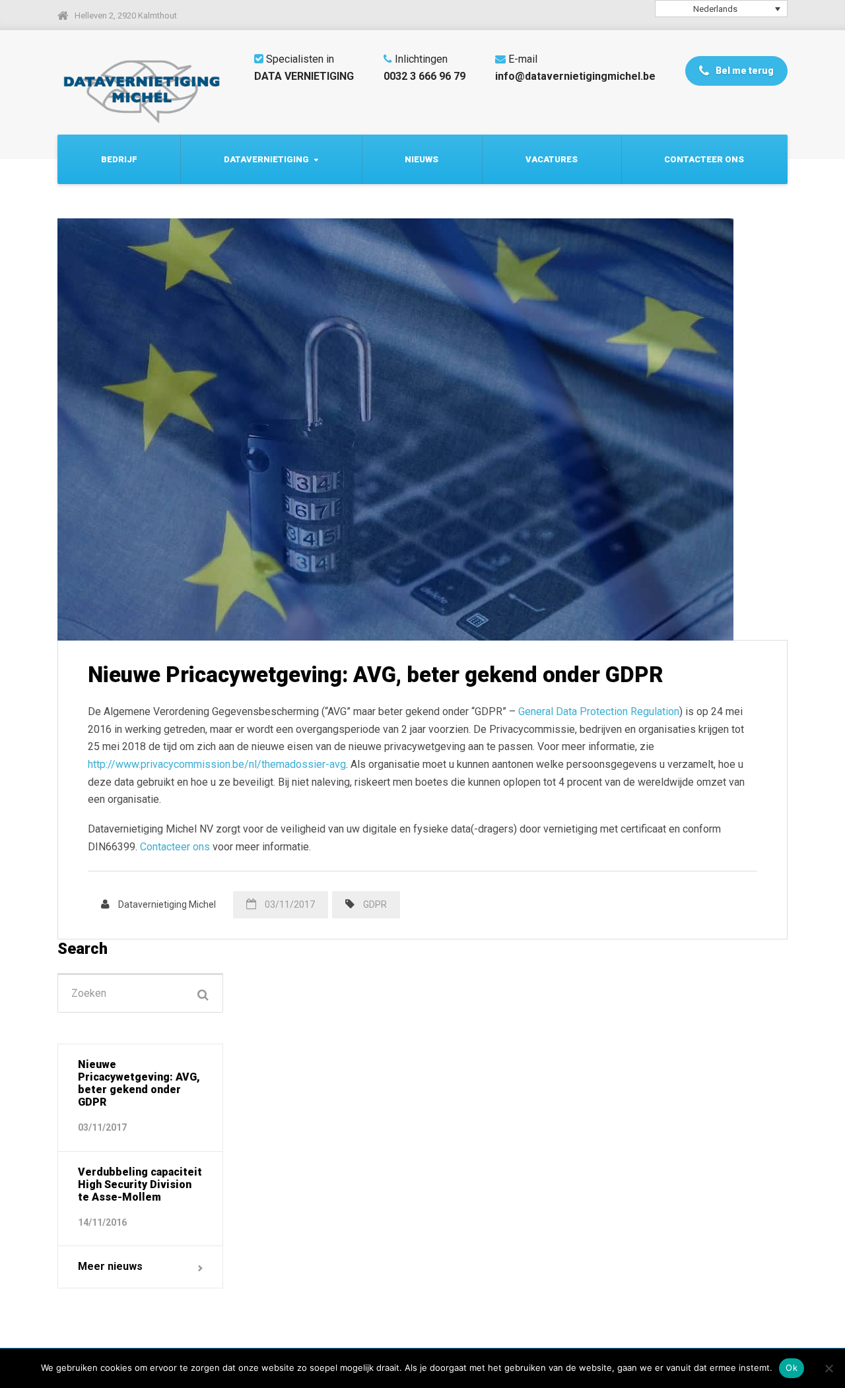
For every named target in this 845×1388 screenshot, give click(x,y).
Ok (791, 1367)
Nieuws (421, 159)
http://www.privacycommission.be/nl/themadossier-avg (217, 764)
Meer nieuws (110, 1266)
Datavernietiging (266, 159)
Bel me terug (744, 70)
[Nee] (828, 1368)
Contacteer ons (704, 159)
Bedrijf (119, 159)
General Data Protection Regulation (598, 711)
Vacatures (551, 159)
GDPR (375, 904)
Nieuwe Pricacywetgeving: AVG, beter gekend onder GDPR (375, 674)
